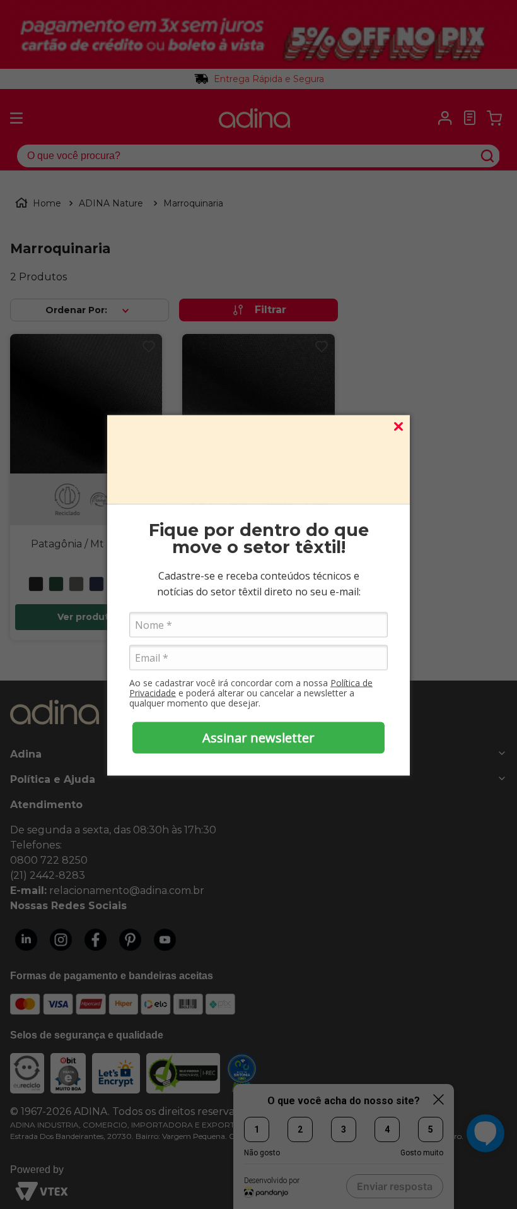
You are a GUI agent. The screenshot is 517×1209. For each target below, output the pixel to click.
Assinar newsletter (258, 737)
